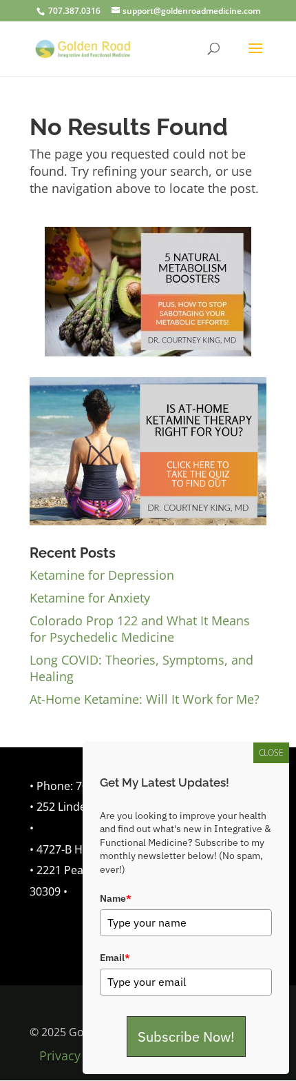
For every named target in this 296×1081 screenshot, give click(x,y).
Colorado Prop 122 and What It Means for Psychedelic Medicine (140, 628)
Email (115, 957)
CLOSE (271, 752)
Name (115, 898)
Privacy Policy (78, 1055)
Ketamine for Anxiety (90, 597)
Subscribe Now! (186, 1036)
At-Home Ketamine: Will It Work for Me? (145, 699)
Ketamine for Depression (102, 575)
